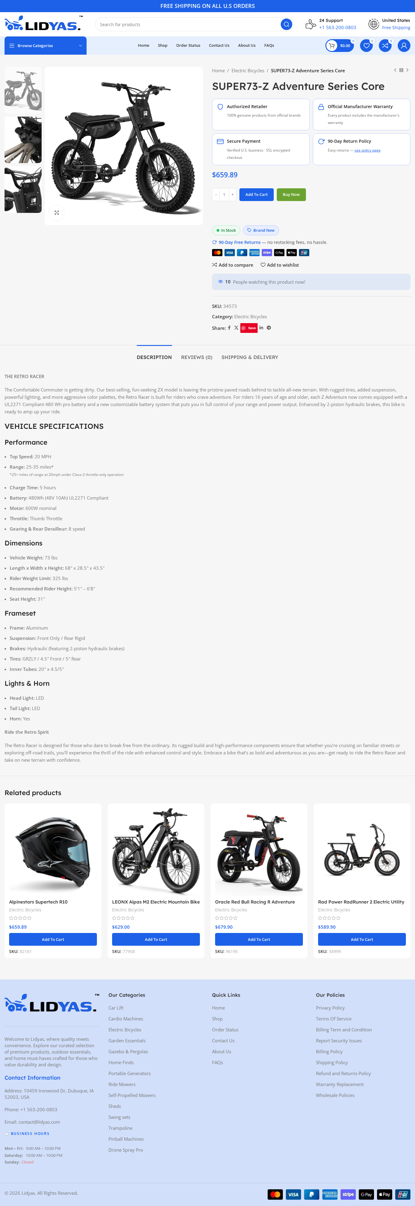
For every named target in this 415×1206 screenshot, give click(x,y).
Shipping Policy (332, 1062)
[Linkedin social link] (261, 328)
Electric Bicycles (248, 70)
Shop (217, 1019)
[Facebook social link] (229, 328)
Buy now (291, 194)
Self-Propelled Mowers (132, 1095)
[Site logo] (44, 24)
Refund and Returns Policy (343, 1073)
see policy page (368, 150)
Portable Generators (129, 1073)
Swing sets (119, 1117)
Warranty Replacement (340, 1084)
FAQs (217, 1062)
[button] (53, 939)
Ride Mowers (121, 1084)
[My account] (404, 45)
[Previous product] (395, 70)
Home (218, 70)
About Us (221, 1051)
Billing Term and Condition (344, 1030)
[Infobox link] (331, 24)
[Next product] (407, 70)
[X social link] (236, 328)
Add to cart (256, 194)
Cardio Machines (125, 1019)
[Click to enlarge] (56, 212)
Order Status (225, 1030)
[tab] (154, 354)
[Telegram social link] (269, 328)
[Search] (286, 24)
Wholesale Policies (335, 1095)
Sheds (114, 1106)
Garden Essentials (127, 1040)
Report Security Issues (339, 1040)
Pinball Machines (126, 1139)
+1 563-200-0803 (38, 1109)
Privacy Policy (330, 1008)
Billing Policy (329, 1051)
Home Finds (121, 1062)
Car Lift (115, 1008)
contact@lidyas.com (39, 1122)
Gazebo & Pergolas (128, 1051)
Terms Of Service (334, 1019)
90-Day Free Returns (240, 242)
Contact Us (223, 1040)
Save (252, 328)
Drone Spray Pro (125, 1150)
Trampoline (120, 1128)
